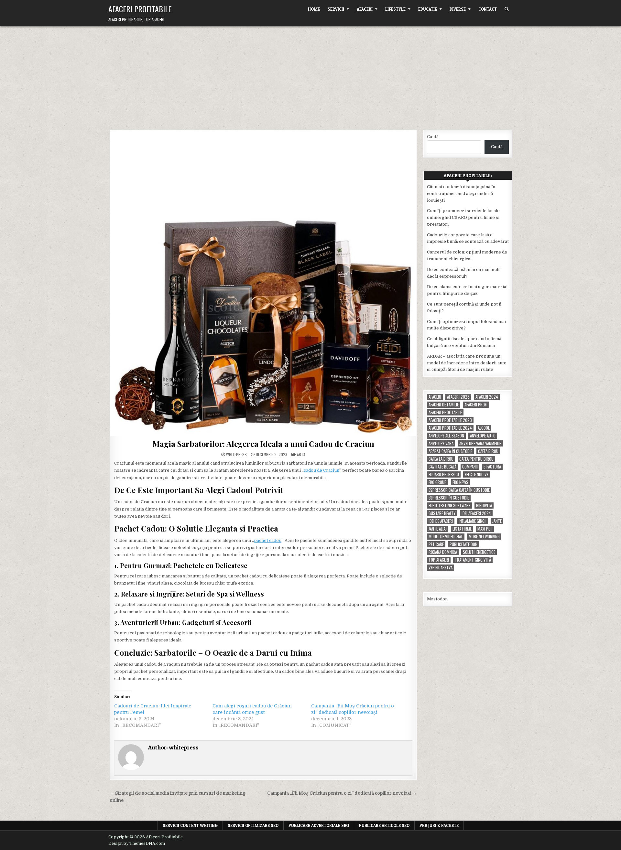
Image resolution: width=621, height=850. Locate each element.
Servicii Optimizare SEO (253, 825)
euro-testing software (449, 505)
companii (470, 467)
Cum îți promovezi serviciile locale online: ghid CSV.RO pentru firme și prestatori (463, 217)
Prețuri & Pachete (439, 825)
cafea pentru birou (476, 459)
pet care (436, 544)
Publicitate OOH (463, 544)
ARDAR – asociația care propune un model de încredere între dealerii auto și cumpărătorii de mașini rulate (467, 363)
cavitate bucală (442, 467)
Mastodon (437, 599)
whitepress (236, 455)
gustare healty (442, 513)
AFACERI (365, 9)
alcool (484, 428)
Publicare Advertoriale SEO (319, 825)
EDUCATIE (427, 9)
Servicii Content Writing (190, 825)
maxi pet (484, 529)
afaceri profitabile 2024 (450, 428)
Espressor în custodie (449, 498)
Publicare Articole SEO (384, 825)
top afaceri (439, 560)
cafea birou (488, 451)
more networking (484, 536)
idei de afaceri (441, 521)
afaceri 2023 (458, 397)
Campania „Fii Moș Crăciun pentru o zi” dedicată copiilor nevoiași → (342, 793)
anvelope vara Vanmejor (480, 443)
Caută (433, 136)
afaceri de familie (444, 405)
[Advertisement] (310, 74)
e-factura (492, 467)
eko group (438, 482)
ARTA (301, 454)
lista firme (462, 529)
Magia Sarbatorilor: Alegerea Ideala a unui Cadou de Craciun (263, 443)
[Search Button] (507, 9)
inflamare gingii (472, 521)
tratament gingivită (473, 560)
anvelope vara (441, 443)
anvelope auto (483, 436)
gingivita (484, 505)
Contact (487, 9)
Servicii (336, 9)
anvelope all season (446, 436)
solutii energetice (479, 552)
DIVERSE (458, 9)
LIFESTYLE (395, 9)
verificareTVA (440, 568)
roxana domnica (443, 552)
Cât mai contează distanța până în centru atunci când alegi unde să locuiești (461, 193)
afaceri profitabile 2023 (450, 420)
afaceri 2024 (486, 397)
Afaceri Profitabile (139, 9)
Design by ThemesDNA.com (136, 843)
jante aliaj (438, 529)
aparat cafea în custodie (450, 451)
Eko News (460, 482)
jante (497, 521)
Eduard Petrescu (444, 474)
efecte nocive (476, 474)
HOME (314, 9)
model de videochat (446, 536)
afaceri (435, 397)
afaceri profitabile (445, 412)
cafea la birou (441, 459)
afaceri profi (475, 405)
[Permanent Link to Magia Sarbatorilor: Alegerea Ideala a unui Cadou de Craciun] (263, 283)
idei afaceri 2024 (476, 513)
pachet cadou (267, 540)
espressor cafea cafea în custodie (459, 490)
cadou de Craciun (321, 470)
